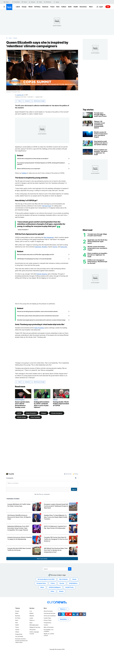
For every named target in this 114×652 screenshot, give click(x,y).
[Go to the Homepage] (9, 7)
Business (45, 7)
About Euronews (48, 611)
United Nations (73, 583)
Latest (18, 7)
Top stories (88, 109)
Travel (52, 7)
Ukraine (61, 591)
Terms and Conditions (50, 615)
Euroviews (83, 7)
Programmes (18, 634)
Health (76, 7)
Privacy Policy (47, 620)
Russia (74, 579)
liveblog (24, 173)
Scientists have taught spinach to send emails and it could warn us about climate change (41, 320)
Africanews (33, 629)
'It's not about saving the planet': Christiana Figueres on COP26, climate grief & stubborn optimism (41, 163)
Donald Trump (69, 587)
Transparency (47, 622)
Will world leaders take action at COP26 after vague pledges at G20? (35, 254)
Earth (70, 7)
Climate (15, 38)
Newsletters (63, 619)
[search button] (54, 2)
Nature (36, 399)
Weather (32, 615)
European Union (41, 583)
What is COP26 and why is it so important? (28, 168)
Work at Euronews (48, 627)
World (30, 7)
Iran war (62, 583)
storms (55, 247)
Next (57, 7)
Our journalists (19, 636)
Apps (31, 622)
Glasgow (43, 413)
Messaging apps (34, 625)
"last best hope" (46, 206)
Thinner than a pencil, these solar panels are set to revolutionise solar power (38, 315)
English (7, 2)
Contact (46, 625)
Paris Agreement (49, 237)
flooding (44, 247)
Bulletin (31, 613)
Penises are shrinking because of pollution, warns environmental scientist (37, 311)
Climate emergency (56, 413)
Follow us (32, 620)
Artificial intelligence (55, 587)
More (45, 608)
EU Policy (37, 7)
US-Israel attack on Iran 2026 (46, 579)
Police (52, 591)
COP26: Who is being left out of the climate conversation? (32, 158)
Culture (63, 7)
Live (108, 6)
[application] (42, 70)
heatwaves (37, 247)
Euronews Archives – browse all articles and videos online (21, 640)
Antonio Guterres (41, 274)
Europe (24, 7)
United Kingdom (19, 399)
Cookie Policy (47, 618)
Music (42, 587)
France (53, 583)
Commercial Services (49, 613)
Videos (17, 632)
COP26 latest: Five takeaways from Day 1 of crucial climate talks (34, 258)
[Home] (6, 38)
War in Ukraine (63, 579)
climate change (21, 417)
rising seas (63, 247)
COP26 (19, 413)
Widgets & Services (35, 627)
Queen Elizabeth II (31, 413)
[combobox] (63, 2)
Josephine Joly (19, 95)
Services (32, 608)
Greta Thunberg (39, 328)
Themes (17, 608)
